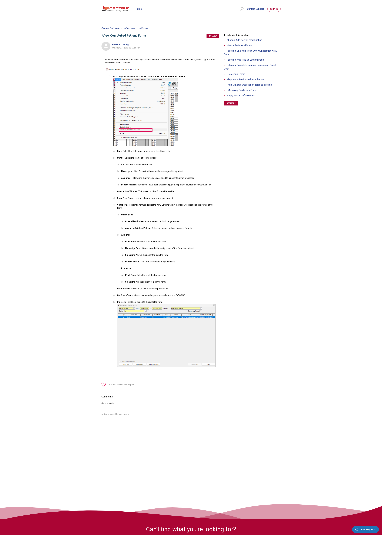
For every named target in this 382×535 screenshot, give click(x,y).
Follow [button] (213, 36)
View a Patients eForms (239, 45)
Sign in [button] (274, 8)
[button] (240, 9)
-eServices (129, 28)
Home (138, 8)
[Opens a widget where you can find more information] (365, 530)
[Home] (115, 9)
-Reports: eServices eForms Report (245, 79)
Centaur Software (110, 28)
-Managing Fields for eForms (242, 90)
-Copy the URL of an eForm (241, 95)
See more (231, 103)
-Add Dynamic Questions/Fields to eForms (249, 84)
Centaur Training (120, 44)
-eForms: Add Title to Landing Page (245, 59)
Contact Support (255, 8)
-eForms (143, 28)
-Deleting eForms (236, 74)
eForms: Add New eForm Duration (244, 40)
